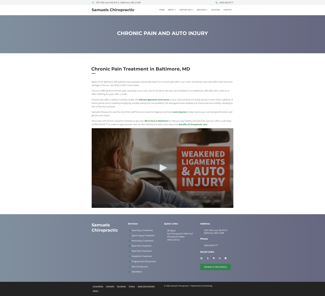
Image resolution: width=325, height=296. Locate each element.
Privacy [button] (132, 286)
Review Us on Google (215, 267)
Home (162, 9)
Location (215, 9)
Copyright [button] (110, 286)
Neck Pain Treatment (142, 251)
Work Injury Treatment (142, 240)
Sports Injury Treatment (143, 235)
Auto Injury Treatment (142, 230)
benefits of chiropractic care (193, 124)
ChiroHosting (206, 286)
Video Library (173, 239)
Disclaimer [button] (121, 286)
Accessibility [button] (98, 286)
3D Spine (171, 230)
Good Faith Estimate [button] (146, 286)
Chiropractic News (176, 236)
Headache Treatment (142, 256)
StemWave (137, 271)
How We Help (185, 9)
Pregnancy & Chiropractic (144, 261)
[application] (162, 168)
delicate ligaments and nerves (154, 99)
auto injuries (179, 112)
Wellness (201, 9)
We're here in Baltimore (156, 120)
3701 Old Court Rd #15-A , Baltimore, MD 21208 (118, 2)
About (171, 9)
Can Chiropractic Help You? (180, 233)
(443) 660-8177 (226, 2)
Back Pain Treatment (141, 246)
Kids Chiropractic (140, 266)
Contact (228, 9)
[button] (162, 167)
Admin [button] (95, 291)
